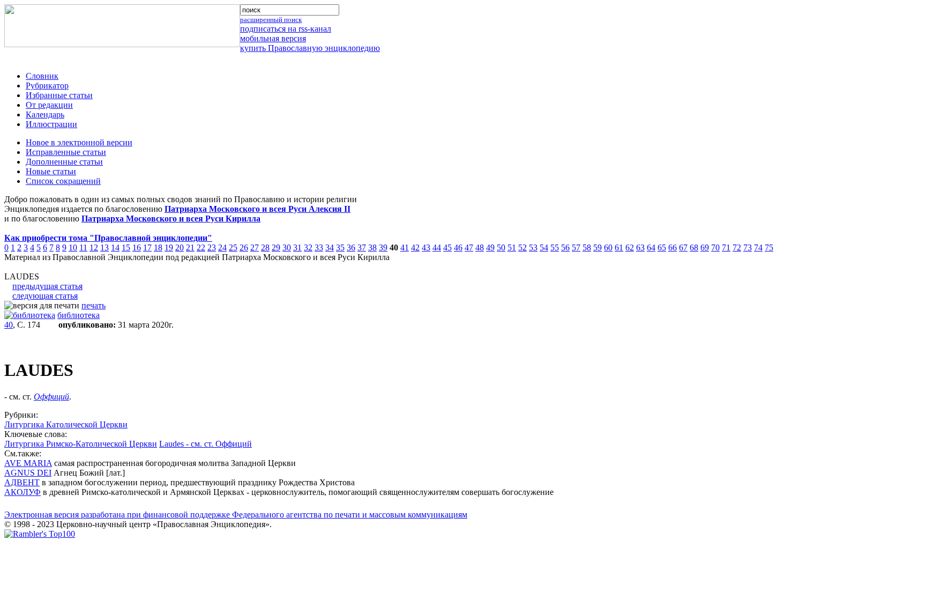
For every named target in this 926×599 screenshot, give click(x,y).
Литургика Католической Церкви (66, 424)
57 (576, 247)
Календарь (45, 114)
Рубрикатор (47, 85)
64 (651, 247)
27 (254, 247)
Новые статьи (51, 171)
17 (147, 247)
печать (93, 305)
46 (458, 247)
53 (533, 247)
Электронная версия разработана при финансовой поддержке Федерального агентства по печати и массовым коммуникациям (235, 514)
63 (640, 247)
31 (297, 247)
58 (587, 247)
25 (233, 247)
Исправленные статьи (66, 152)
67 (683, 247)
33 (319, 247)
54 (544, 247)
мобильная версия (273, 38)
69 (704, 247)
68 (694, 247)
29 (276, 247)
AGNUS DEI (27, 472)
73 (747, 247)
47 (469, 247)
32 (308, 247)
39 (383, 247)
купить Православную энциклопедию (310, 48)
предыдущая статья (47, 286)
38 (372, 247)
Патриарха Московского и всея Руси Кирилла (170, 218)
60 (608, 247)
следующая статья (45, 295)
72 (737, 247)
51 (511, 247)
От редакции (49, 104)
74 (758, 247)
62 (629, 247)
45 (447, 247)
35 (340, 247)
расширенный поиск (271, 20)
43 (426, 247)
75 (769, 247)
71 (726, 247)
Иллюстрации (51, 124)
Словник (42, 75)
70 (715, 247)
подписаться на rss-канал (285, 28)
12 (93, 247)
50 (501, 247)
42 (415, 247)
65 (662, 247)
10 (73, 247)
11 (83, 247)
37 (361, 247)
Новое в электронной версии (79, 142)
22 (201, 247)
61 (619, 247)
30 (286, 247)
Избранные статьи (59, 95)
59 (597, 247)
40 (8, 324)
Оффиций (51, 396)
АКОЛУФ (22, 492)
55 (554, 247)
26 (244, 247)
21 (190, 247)
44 (436, 247)
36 (351, 247)
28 (265, 247)
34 (329, 247)
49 (490, 247)
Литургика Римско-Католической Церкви (80, 443)
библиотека (78, 315)
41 (404, 247)
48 (479, 247)
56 (565, 247)
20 (179, 247)
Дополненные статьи (64, 161)
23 (211, 247)
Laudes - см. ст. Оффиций (205, 443)
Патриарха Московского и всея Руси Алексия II (257, 208)
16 (136, 247)
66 (672, 247)
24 (222, 247)
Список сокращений (63, 181)
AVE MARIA (28, 463)
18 (158, 247)
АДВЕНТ (22, 482)
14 (115, 247)
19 (169, 247)
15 (126, 247)
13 (104, 247)
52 (522, 247)
